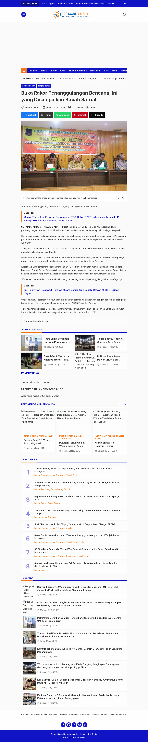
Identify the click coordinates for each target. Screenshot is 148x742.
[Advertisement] (74, 43)
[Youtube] (79, 724)
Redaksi (95, 715)
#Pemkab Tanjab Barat (89, 78)
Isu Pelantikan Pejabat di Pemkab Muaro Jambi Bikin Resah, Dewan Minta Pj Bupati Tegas (71, 291)
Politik (106, 70)
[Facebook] (63, 724)
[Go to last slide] (121, 404)
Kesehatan (71, 556)
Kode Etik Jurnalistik (58, 715)
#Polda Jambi (49, 78)
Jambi (50, 436)
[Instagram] (68, 724)
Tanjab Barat (44, 86)
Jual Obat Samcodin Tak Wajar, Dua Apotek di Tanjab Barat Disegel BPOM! (74, 524)
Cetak (92, 107)
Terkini (98, 439)
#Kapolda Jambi (67, 78)
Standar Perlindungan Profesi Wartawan (119, 715)
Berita (44, 70)
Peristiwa (95, 70)
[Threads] (74, 724)
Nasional (33, 70)
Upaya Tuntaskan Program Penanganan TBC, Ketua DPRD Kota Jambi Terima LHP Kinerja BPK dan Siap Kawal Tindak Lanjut (71, 219)
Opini (115, 70)
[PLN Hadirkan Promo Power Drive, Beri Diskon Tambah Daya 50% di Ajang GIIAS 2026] (85, 360)
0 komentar (77, 107)
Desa (61, 436)
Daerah (53, 70)
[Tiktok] (85, 724)
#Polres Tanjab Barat (113, 78)
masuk (36, 395)
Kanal (63, 70)
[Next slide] (125, 404)
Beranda (25, 715)
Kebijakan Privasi (39, 715)
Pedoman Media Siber (79, 715)
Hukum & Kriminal (78, 70)
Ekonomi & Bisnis (73, 436)
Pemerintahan (28, 86)
